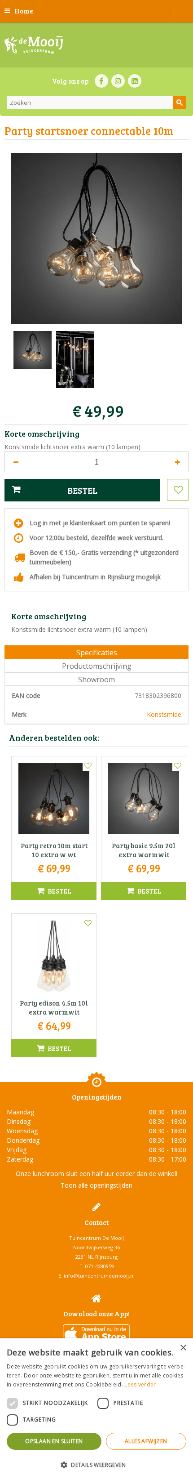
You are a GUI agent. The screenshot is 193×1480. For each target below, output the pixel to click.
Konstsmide (164, 714)
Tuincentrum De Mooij (96, 1237)
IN (118, 81)
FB (101, 81)
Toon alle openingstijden (96, 1185)
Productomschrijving (97, 666)
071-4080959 (99, 1266)
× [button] (183, 1348)
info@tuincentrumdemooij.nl (99, 1275)
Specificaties (96, 652)
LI (134, 81)
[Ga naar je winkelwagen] (182, 11)
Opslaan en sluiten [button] (54, 1441)
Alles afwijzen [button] (146, 1441)
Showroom (96, 679)
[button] (96, 1464)
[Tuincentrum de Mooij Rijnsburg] (33, 45)
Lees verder (140, 1384)
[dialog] (96, 1409)
